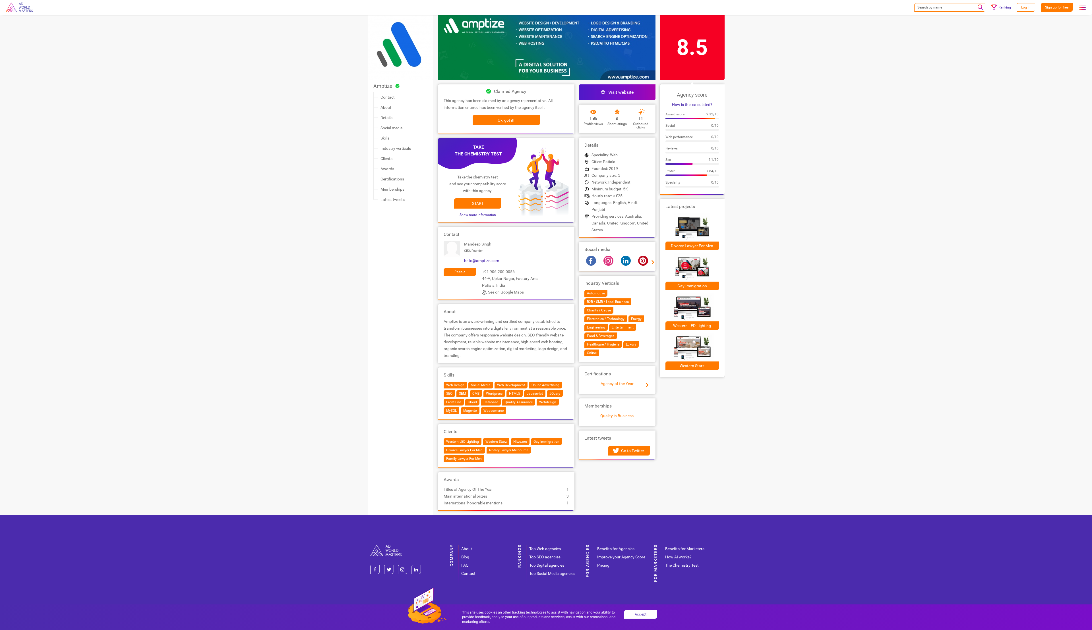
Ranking (1004, 7)
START (477, 203)
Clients (386, 158)
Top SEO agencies (545, 557)
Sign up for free (1056, 7)
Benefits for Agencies (615, 548)
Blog (465, 557)
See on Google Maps (506, 292)
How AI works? (678, 557)
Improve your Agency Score (621, 557)
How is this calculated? (692, 104)
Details (386, 117)
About (385, 107)
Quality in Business (617, 415)
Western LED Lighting (692, 325)
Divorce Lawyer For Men (692, 246)
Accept (641, 614)
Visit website (621, 92)
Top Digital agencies (546, 565)
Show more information (478, 215)
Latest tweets (392, 199)
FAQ (465, 565)
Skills (384, 138)
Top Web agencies (545, 548)
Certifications (392, 179)
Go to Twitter (632, 450)
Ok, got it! (506, 120)
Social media (391, 128)
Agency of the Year (617, 383)
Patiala (460, 272)
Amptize (382, 86)
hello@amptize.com (481, 260)
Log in (1026, 7)
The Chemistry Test (682, 565)
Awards (387, 169)
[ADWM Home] (386, 547)
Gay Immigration (692, 286)
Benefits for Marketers (684, 548)
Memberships (392, 189)
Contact (387, 97)
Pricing (603, 565)
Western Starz (692, 365)
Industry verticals (395, 148)
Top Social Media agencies (552, 573)
